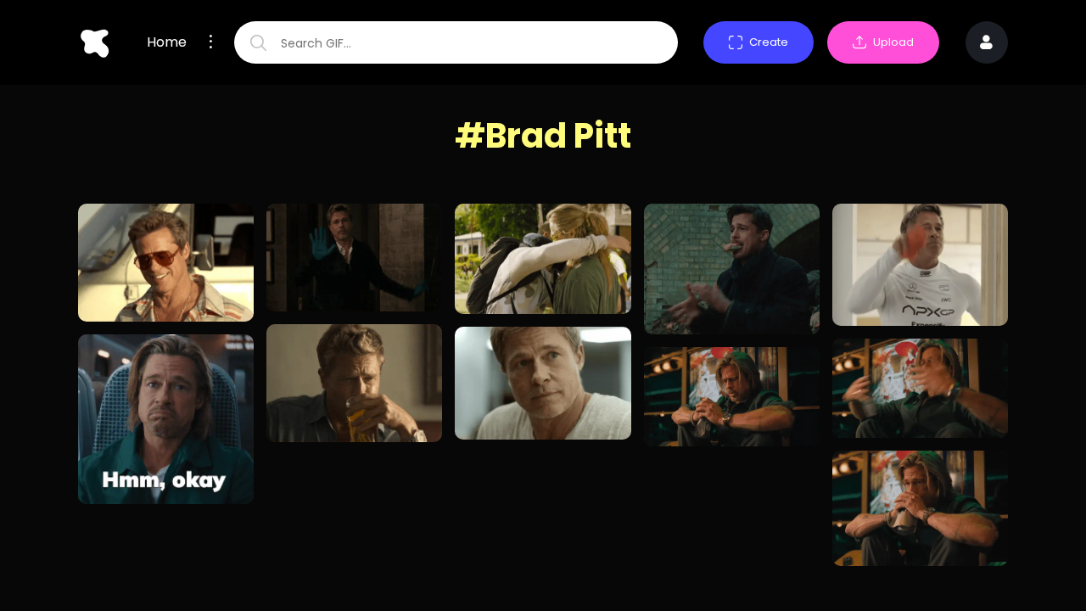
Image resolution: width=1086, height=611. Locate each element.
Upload (893, 42)
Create (768, 42)
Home (167, 42)
